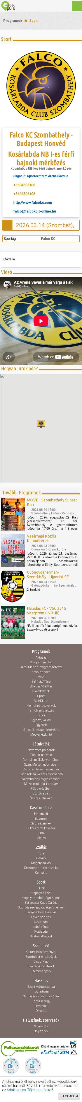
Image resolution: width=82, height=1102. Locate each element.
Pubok (41, 833)
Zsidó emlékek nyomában (41, 769)
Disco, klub (41, 961)
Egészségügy (41, 1001)
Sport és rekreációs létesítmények (41, 907)
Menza (41, 838)
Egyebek (41, 725)
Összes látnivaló (41, 798)
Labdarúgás (41, 926)
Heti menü (41, 814)
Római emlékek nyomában (41, 759)
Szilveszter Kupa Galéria (41, 902)
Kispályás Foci (41, 893)
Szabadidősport (41, 936)
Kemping (41, 872)
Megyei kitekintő (41, 734)
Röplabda (41, 931)
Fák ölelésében (41, 788)
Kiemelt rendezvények (41, 705)
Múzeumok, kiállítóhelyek (41, 784)
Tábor (41, 715)
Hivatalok (41, 1006)
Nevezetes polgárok (41, 750)
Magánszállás (41, 863)
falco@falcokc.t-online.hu (34, 211)
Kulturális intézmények (41, 952)
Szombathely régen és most (41, 779)
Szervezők (41, 1026)
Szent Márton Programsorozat (41, 667)
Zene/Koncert (41, 672)
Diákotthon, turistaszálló (41, 868)
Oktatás (41, 1010)
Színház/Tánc (41, 681)
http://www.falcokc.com (32, 202)
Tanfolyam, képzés (41, 710)
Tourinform (41, 991)
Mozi (41, 676)
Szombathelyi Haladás (41, 912)
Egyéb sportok (41, 917)
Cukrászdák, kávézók (41, 828)
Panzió (41, 858)
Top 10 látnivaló (41, 755)
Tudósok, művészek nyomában (41, 774)
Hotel (41, 853)
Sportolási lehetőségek (41, 956)
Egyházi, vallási (41, 720)
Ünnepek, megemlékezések (41, 729)
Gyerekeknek (41, 691)
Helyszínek (41, 1031)
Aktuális (41, 657)
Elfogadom (69, 1096)
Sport (33, 21)
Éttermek (41, 818)
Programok (12, 21)
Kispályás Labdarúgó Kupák (41, 898)
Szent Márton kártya (41, 986)
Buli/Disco (41, 701)
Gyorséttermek (41, 823)
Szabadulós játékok (41, 966)
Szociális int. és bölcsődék (41, 996)
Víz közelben (41, 793)
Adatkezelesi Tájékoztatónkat (29, 1090)
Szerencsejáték (41, 971)
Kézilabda (41, 922)
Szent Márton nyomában (41, 764)
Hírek (41, 888)
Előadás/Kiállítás (41, 686)
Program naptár (41, 662)
